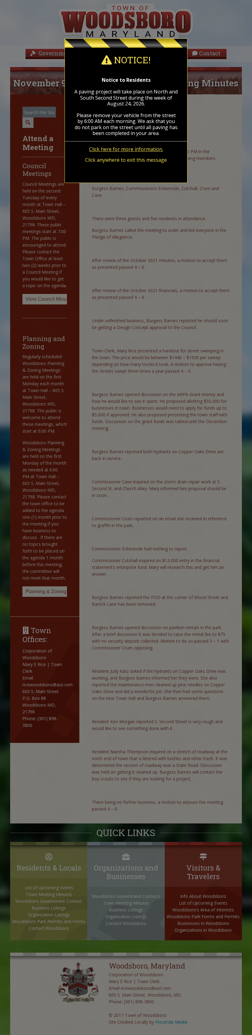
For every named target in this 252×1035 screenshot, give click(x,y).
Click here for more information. (126, 149)
